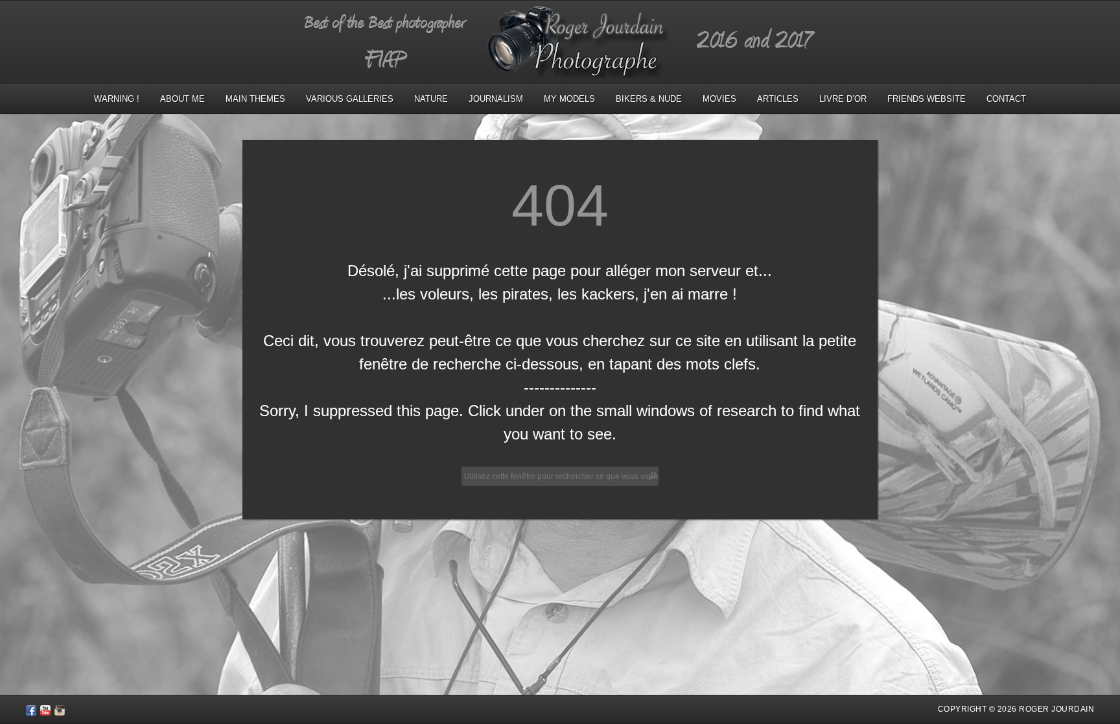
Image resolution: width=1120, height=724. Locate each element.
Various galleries (349, 99)
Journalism (496, 99)
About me (182, 99)
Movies (719, 99)
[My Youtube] (45, 712)
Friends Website (926, 99)
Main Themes (255, 99)
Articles (778, 99)
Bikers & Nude (649, 99)
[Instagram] (59, 712)
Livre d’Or (843, 99)
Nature (431, 99)
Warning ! (116, 99)
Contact (1006, 99)
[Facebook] (31, 712)
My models (569, 99)
